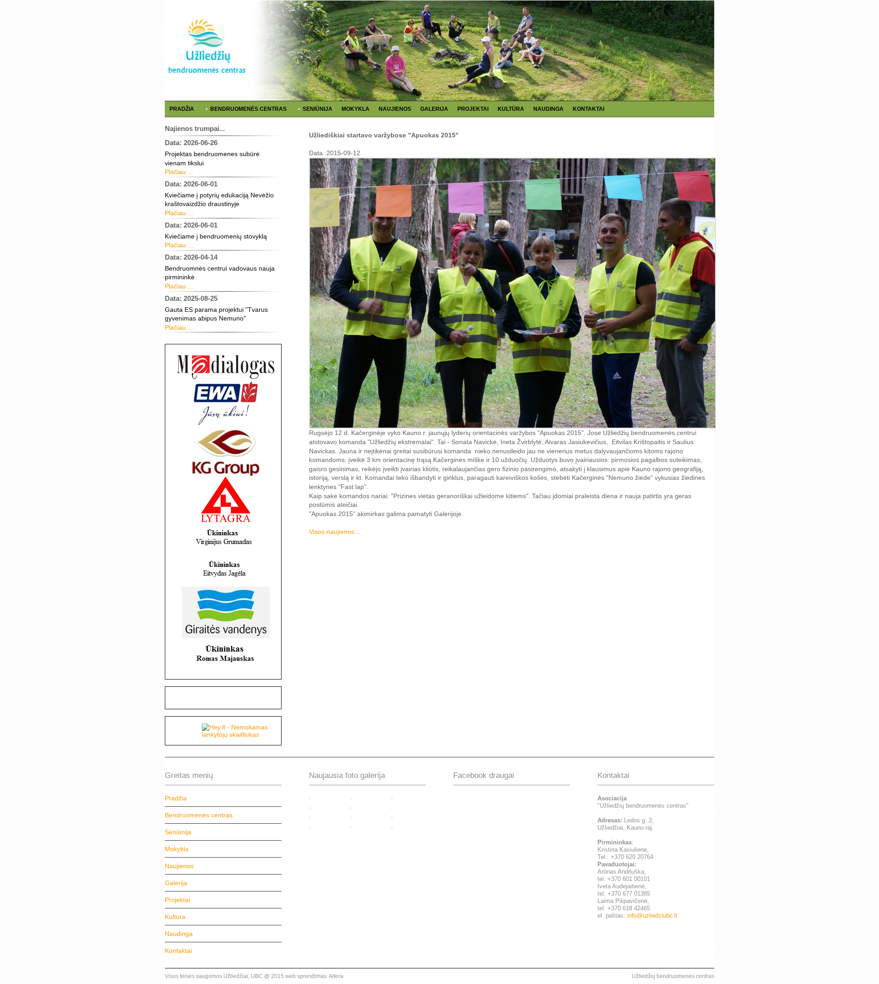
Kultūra (511, 109)
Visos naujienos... (334, 531)
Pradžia (181, 109)
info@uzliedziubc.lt (652, 915)
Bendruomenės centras (248, 109)
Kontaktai (588, 109)
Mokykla (355, 109)
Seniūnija (317, 109)
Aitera (336, 976)
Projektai (472, 109)
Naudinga (548, 109)
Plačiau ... (179, 171)
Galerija (434, 109)
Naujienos (395, 109)
